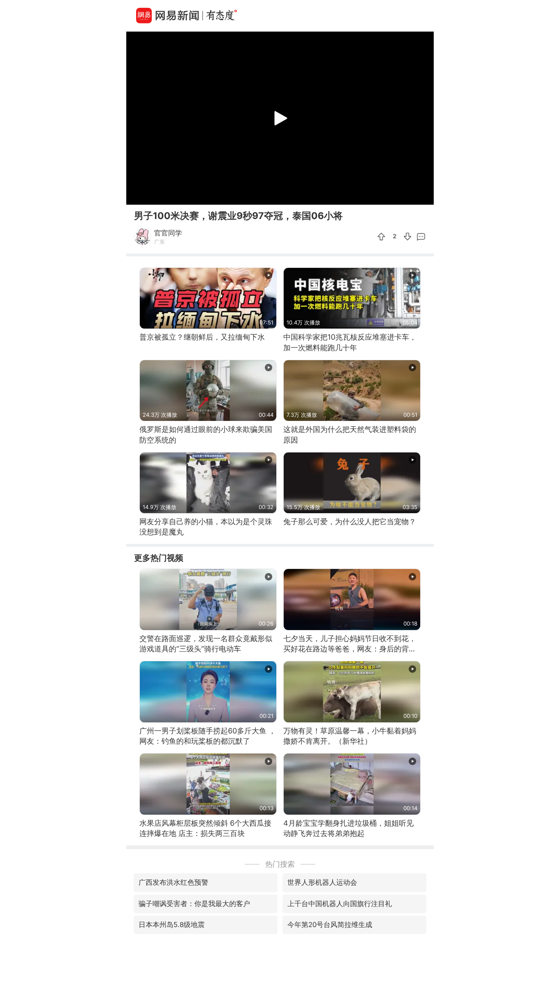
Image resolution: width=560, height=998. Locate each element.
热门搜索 (280, 864)
